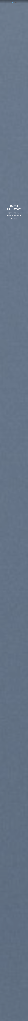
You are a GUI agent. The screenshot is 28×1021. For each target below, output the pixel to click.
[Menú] (2, 2)
